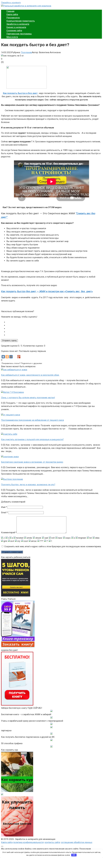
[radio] (54, 322)
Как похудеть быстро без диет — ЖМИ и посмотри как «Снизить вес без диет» (47, 291)
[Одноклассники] (7, 356)
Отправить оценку (9, 341)
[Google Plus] (18, 356)
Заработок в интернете (17, 24)
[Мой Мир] (11, 356)
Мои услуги (12, 37)
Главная (10, 11)
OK (74, 855)
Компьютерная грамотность (20, 21)
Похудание (26, 52)
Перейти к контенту (11, 2)
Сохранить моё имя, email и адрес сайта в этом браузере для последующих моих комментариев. (52, 546)
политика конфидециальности (28, 842)
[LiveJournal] (14, 356)
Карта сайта (12, 14)
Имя (4, 507)
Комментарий (8, 532)
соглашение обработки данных (76, 842)
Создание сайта (14, 30)
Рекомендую (13, 17)
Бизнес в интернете (16, 27)
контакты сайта (52, 842)
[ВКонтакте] (3, 356)
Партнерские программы (19, 33)
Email (4, 512)
